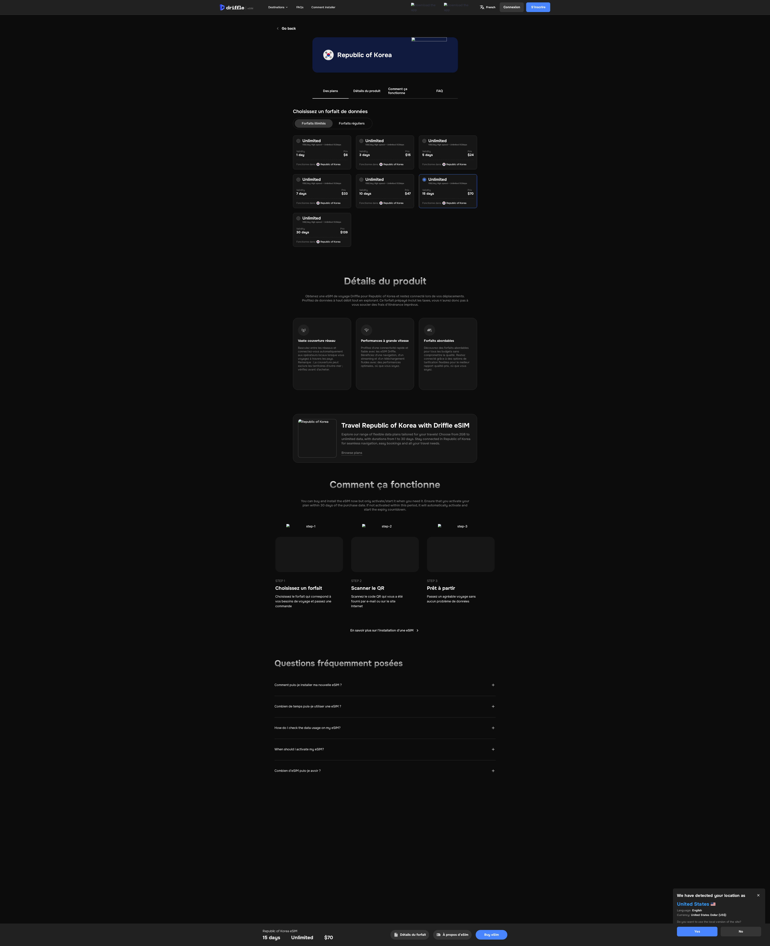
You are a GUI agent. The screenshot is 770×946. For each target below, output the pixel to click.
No (741, 931)
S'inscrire (538, 7)
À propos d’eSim (455, 935)
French (490, 7)
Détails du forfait (413, 935)
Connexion (512, 7)
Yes (697, 931)
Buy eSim (491, 935)
